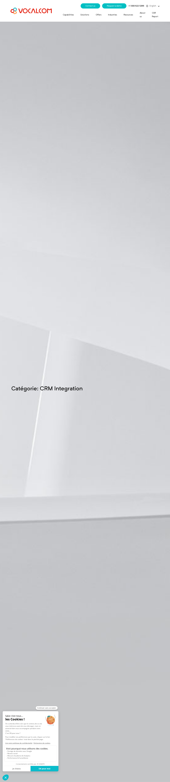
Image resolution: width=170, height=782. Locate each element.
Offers (98, 15)
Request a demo (114, 6)
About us (142, 15)
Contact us (90, 6)
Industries (112, 15)
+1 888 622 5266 (136, 6)
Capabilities (68, 15)
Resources (128, 15)
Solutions (84, 15)
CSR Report (155, 15)
